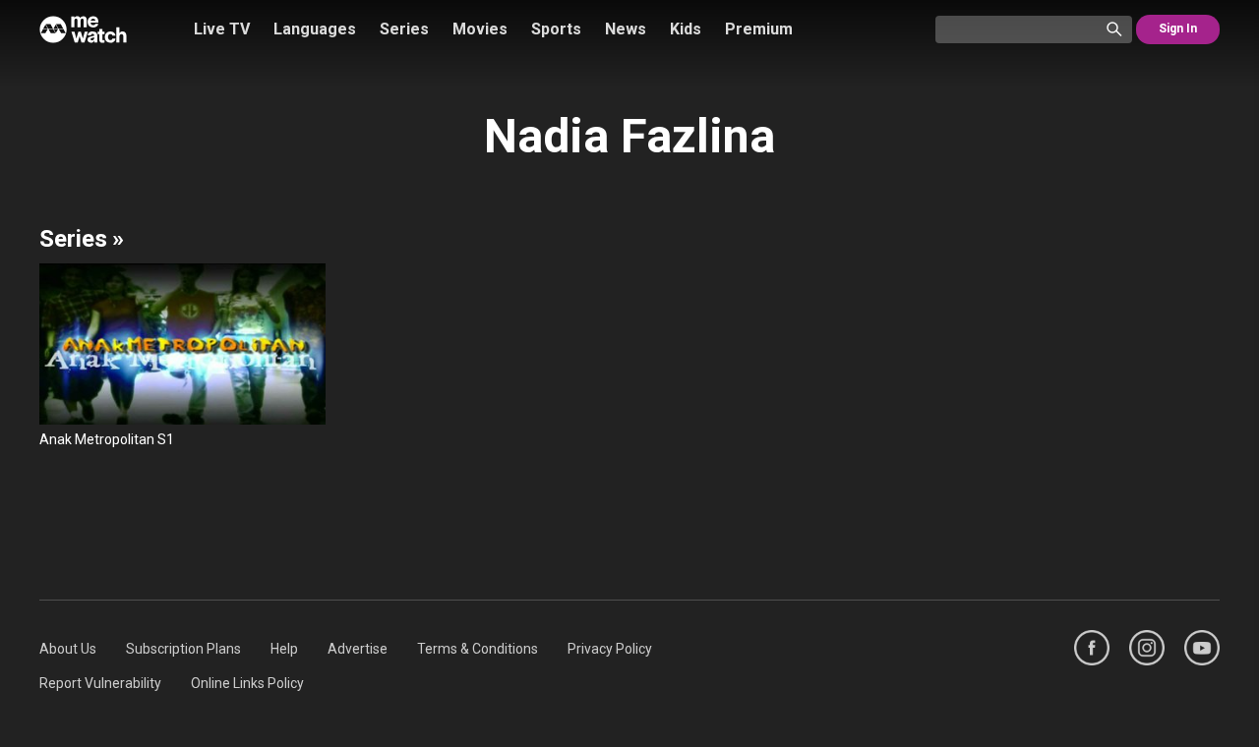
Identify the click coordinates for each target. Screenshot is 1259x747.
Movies (480, 29)
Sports (556, 29)
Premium (759, 29)
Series (404, 29)
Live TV (222, 29)
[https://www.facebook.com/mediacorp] (1091, 647)
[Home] (83, 29)
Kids (685, 29)
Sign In (1178, 28)
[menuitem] (67, 649)
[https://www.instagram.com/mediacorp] (1147, 647)
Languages (314, 29)
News (625, 29)
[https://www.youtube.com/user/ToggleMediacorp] (1202, 647)
